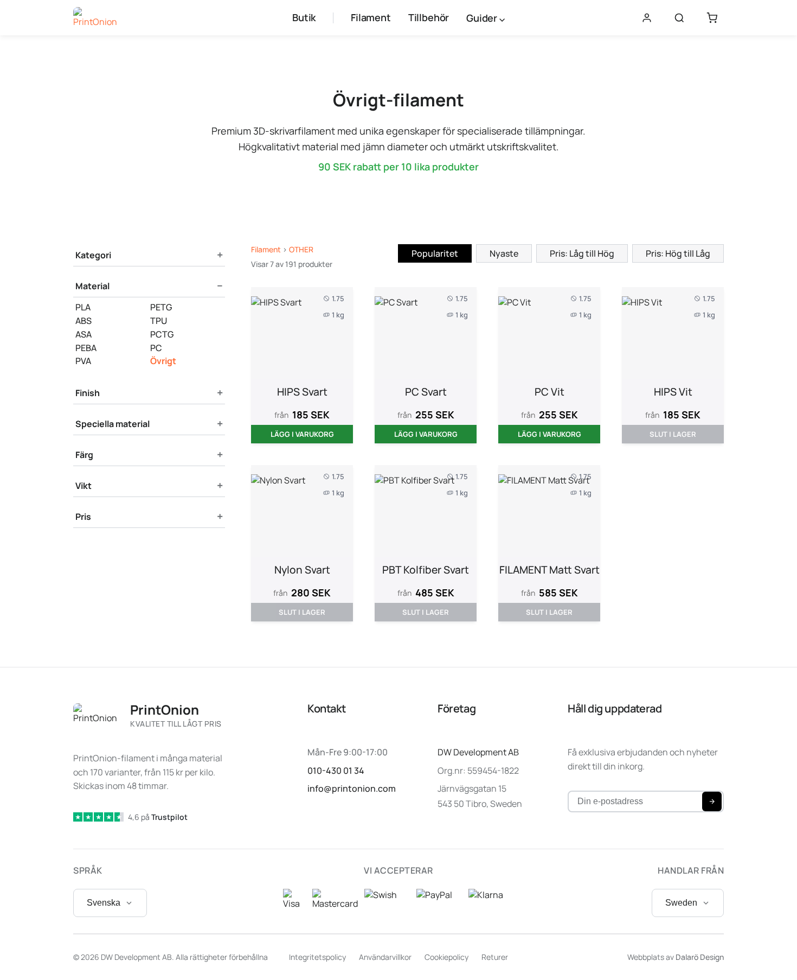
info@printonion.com (351, 788)
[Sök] (679, 18)
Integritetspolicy (317, 957)
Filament (371, 17)
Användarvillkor (385, 957)
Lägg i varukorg (302, 434)
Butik (304, 17)
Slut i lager (673, 434)
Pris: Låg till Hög (582, 253)
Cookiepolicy (446, 957)
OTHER (301, 249)
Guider (482, 17)
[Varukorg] (712, 18)
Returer (494, 957)
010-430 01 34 (335, 771)
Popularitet (435, 253)
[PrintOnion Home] (95, 18)
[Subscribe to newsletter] (712, 801)
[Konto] (647, 18)
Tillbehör (428, 17)
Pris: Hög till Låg (678, 253)
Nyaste (504, 253)
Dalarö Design (700, 957)
